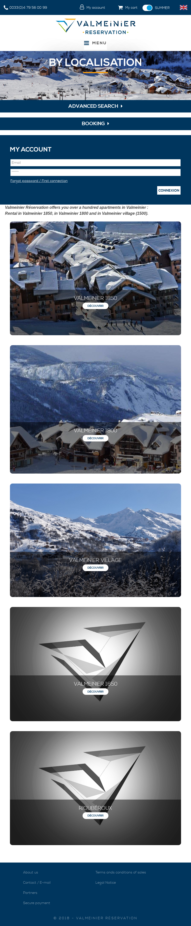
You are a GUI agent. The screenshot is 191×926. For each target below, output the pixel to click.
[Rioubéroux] (95, 788)
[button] (124, 8)
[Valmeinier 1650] (95, 664)
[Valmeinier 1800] (95, 409)
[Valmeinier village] (95, 540)
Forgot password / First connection (39, 181)
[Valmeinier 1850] (95, 278)
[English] (183, 7)
